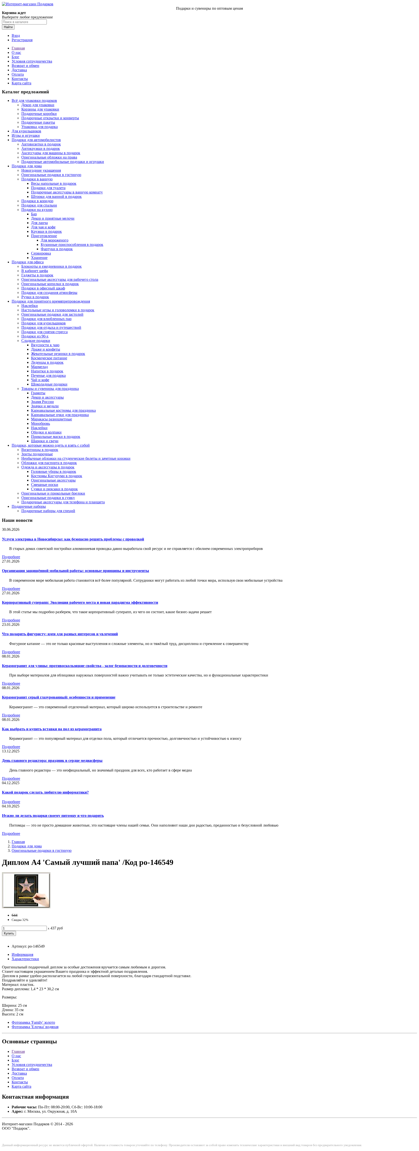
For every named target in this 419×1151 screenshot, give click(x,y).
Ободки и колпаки (46, 432)
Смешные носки (44, 485)
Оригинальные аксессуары (53, 480)
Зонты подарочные (37, 454)
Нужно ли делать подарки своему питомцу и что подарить (53, 815)
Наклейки (29, 306)
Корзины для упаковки (40, 109)
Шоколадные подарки (49, 384)
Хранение (39, 258)
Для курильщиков (26, 131)
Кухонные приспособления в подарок (72, 244)
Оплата (18, 74)
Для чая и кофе (43, 227)
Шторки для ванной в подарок (56, 196)
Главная (18, 48)
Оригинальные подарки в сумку (48, 498)
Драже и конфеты (45, 349)
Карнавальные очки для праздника (60, 415)
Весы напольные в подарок (53, 183)
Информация (22, 954)
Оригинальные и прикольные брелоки (53, 493)
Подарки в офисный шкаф (43, 288)
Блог (15, 57)
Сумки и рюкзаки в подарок (54, 489)
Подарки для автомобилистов (36, 140)
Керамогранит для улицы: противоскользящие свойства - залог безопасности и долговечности (84, 666)
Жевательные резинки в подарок (58, 354)
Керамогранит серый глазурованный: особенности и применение (58, 697)
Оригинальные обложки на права (49, 157)
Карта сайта (21, 83)
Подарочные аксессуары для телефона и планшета (63, 502)
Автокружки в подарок (40, 148)
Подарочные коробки (39, 114)
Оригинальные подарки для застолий (52, 314)
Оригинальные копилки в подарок (50, 284)
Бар (34, 214)
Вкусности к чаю (45, 345)
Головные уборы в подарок (53, 471)
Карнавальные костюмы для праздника (63, 410)
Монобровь (40, 423)
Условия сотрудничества (32, 61)
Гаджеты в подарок (37, 275)
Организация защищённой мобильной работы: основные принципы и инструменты (75, 571)
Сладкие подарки (35, 340)
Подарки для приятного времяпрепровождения (51, 301)
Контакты (20, 79)
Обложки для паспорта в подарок (49, 463)
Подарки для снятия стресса (44, 332)
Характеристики (25, 959)
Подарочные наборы (29, 506)
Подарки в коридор (37, 201)
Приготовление (44, 236)
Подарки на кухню (37, 210)
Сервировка (41, 253)
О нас (16, 52)
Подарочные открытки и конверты (50, 118)
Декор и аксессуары (47, 397)
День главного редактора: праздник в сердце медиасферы (52, 760)
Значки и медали (45, 406)
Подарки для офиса (28, 262)
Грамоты (38, 393)
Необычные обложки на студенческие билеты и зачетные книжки (75, 458)
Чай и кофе (40, 380)
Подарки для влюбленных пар (46, 319)
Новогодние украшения (41, 170)
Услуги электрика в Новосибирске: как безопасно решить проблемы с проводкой (73, 539)
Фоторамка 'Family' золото (33, 1022)
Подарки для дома (27, 166)
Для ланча (39, 223)
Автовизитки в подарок (41, 144)
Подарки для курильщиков (43, 323)
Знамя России (42, 402)
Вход (16, 35)
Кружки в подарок (46, 231)
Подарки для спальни (39, 205)
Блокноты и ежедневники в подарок (51, 266)
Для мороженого (54, 240)
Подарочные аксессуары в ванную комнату (67, 192)
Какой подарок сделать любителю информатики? (45, 792)
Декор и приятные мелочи (52, 218)
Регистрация (22, 40)
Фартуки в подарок (57, 249)
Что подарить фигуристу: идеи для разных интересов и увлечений (60, 634)
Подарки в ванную (37, 179)
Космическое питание (49, 358)
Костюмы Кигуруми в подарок (56, 476)
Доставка (19, 70)
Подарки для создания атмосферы (49, 292)
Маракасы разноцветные (51, 419)
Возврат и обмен (25, 66)
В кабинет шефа (34, 271)
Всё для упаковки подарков (34, 100)
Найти (8, 27)
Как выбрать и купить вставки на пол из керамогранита (52, 729)
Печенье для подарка (48, 375)
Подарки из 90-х (34, 336)
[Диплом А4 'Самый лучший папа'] (26, 907)
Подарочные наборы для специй (48, 511)
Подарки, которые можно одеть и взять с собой (51, 445)
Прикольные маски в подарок (55, 437)
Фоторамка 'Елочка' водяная (35, 1027)
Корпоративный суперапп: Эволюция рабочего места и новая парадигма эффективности (80, 602)
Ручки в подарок (35, 297)
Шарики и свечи (44, 441)
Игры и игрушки (26, 135)
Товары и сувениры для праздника (50, 388)
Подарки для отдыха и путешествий (51, 327)
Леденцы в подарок (47, 362)
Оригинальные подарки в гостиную (51, 175)
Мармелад (39, 367)
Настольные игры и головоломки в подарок (57, 310)
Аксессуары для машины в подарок (50, 153)
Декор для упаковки (37, 105)
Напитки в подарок (47, 371)
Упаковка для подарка (39, 127)
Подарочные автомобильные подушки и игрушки (62, 162)
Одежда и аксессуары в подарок (47, 467)
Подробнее (11, 557)
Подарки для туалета (48, 188)
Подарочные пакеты (38, 122)
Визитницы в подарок (39, 450)
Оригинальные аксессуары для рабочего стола (59, 279)
